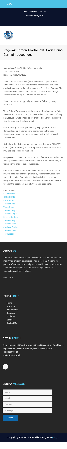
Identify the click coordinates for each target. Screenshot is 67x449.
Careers (10, 320)
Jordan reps (8, 234)
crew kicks (40, 447)
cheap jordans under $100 (53, 444)
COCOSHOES (9, 193)
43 (41, 11)
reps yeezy (14, 444)
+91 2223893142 (31, 11)
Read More (8, 277)
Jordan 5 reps (9, 224)
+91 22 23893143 (10, 352)
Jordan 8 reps (9, 230)
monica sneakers (14, 447)
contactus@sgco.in (34, 15)
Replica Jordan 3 (11, 217)
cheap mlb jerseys (30, 444)
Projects (11, 316)
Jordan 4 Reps (10, 220)
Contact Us (12, 323)
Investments (12, 309)
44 (45, 11)
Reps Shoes (8, 200)
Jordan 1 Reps (10, 210)
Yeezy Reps (8, 207)
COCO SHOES (9, 197)
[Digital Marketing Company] (56, 437)
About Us (11, 306)
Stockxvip (29, 447)
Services (11, 313)
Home (9, 303)
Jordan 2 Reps (10, 214)
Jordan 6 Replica (11, 227)
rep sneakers (53, 447)
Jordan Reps (9, 204)
